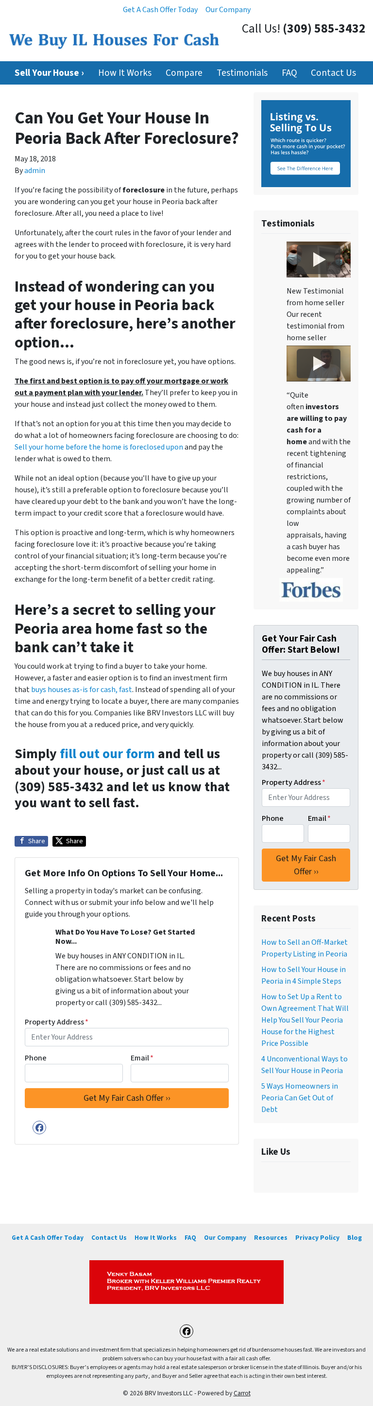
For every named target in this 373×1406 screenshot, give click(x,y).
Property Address (56, 1022)
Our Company (228, 9)
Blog (354, 1237)
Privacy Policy (317, 1237)
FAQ (289, 73)
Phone (36, 1058)
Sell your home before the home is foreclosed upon (99, 447)
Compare (184, 73)
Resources (271, 1237)
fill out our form (107, 754)
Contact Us (333, 73)
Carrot (242, 1393)
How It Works (125, 73)
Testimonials (242, 73)
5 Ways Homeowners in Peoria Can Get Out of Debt (299, 1098)
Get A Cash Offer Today (160, 9)
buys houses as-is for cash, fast (81, 689)
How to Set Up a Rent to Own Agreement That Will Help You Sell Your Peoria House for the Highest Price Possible (305, 1020)
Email (142, 1058)
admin (34, 170)
